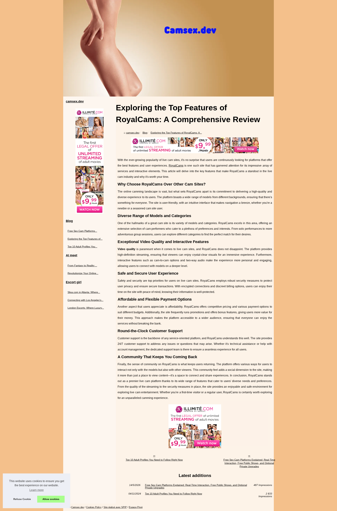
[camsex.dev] (168, 48)
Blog (145, 132)
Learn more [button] (36, 490)
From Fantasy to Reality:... (82, 265)
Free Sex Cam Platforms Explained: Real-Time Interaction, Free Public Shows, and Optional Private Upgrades (249, 463)
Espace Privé (136, 507)
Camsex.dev (77, 507)
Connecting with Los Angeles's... (85, 300)
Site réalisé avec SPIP (115, 507)
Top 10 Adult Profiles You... (82, 246)
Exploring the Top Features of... (85, 238)
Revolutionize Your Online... (83, 273)
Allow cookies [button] (50, 499)
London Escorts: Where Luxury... (86, 307)
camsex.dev (132, 132)
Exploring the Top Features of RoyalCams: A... (176, 132)
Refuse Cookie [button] (22, 499)
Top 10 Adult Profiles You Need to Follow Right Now (154, 459)
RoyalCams (176, 165)
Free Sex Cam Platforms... (82, 231)
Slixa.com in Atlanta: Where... (84, 292)
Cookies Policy (93, 507)
